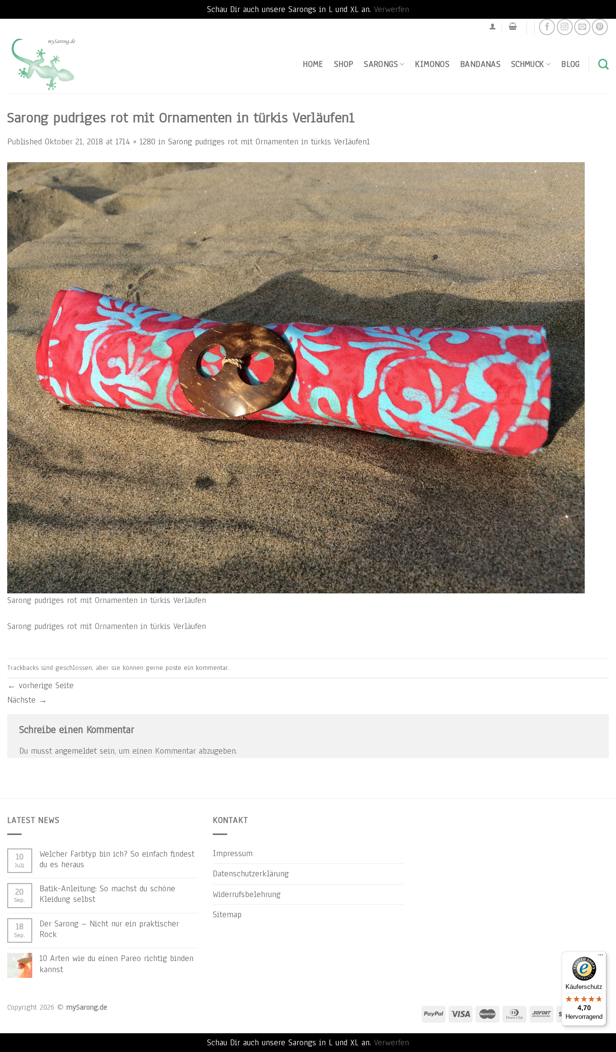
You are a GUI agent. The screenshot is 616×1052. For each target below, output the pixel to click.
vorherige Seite (40, 685)
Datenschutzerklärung (251, 873)
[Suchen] (603, 64)
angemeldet (76, 751)
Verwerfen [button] (391, 9)
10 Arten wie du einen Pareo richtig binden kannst (116, 963)
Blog (570, 64)
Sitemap (227, 914)
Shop (343, 64)
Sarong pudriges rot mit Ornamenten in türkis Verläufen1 (269, 141)
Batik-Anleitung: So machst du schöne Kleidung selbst (107, 893)
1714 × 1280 (135, 141)
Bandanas (480, 64)
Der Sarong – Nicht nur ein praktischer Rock (109, 928)
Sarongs (381, 64)
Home (313, 64)
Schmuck (527, 64)
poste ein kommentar (197, 667)
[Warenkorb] (513, 26)
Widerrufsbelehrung (247, 894)
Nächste (27, 700)
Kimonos (432, 64)
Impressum (233, 853)
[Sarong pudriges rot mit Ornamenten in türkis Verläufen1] (296, 377)
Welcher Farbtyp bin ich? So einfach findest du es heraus (116, 859)
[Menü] (600, 957)
